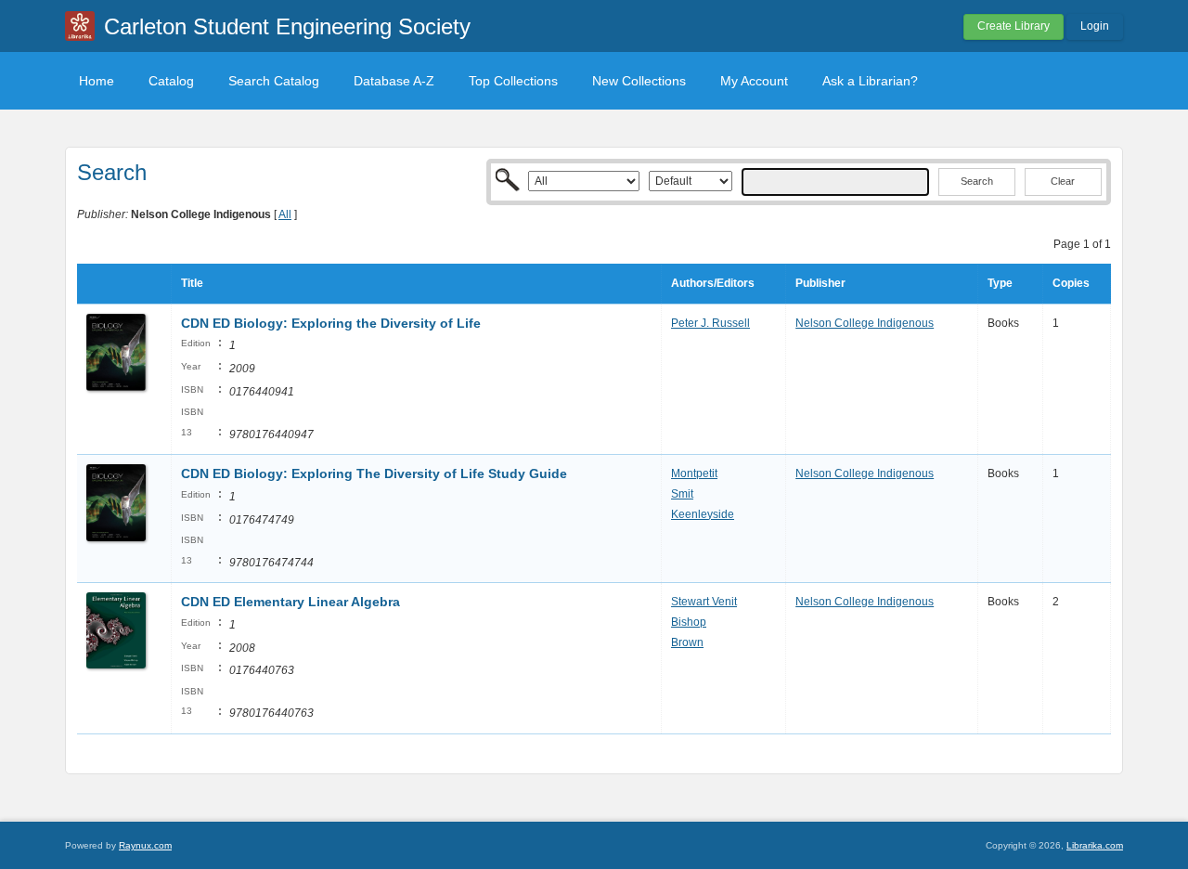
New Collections (639, 80)
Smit (682, 493)
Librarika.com (1094, 845)
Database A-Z (394, 80)
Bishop (688, 622)
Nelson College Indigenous (864, 323)
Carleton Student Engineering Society (287, 26)
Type (1000, 283)
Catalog (171, 80)
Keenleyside (702, 514)
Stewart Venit (704, 601)
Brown (687, 642)
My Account (754, 80)
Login (1094, 25)
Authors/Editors (713, 283)
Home (96, 80)
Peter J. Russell (710, 323)
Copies (1071, 283)
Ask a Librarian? (870, 80)
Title (192, 283)
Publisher (820, 283)
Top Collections (513, 80)
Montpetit (694, 473)
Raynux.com (145, 845)
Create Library (1013, 25)
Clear (1063, 181)
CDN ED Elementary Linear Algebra (290, 601)
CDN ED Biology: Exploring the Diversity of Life (331, 323)
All (284, 214)
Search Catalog (273, 80)
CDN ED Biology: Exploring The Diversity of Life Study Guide (374, 473)
